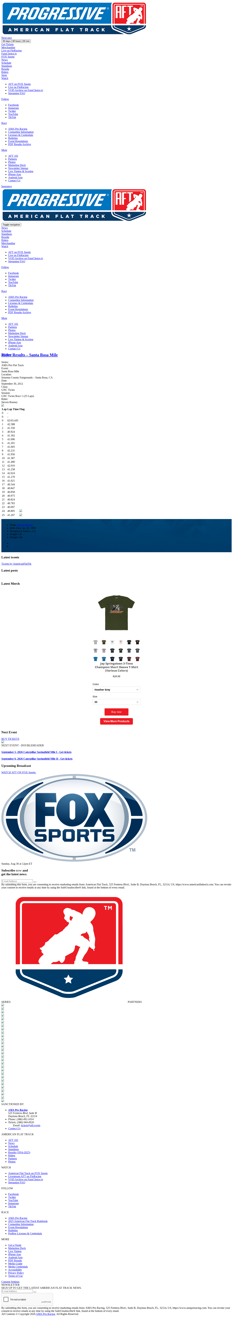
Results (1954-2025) (19, 1152)
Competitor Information (21, 131)
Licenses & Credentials (20, 135)
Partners (12, 159)
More (4, 150)
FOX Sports (7, 56)
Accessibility (15, 1269)
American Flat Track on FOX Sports (28, 1173)
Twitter (12, 111)
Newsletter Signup (18, 168)
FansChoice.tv (9, 53)
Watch (4, 78)
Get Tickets (7, 44)
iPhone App (14, 174)
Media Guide (15, 1263)
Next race (6, 37)
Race (4, 123)
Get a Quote (14, 1245)
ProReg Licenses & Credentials (25, 1233)
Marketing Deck (17, 165)
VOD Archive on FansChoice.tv (25, 90)
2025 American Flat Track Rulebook (28, 1221)
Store (4, 75)
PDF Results (15, 1260)
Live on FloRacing (11, 50)
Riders (4, 72)
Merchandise (8, 47)
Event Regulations (18, 141)
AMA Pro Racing (17, 128)
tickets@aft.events (30, 1125)
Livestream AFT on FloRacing (24, 1176)
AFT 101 (13, 155)
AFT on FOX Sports (19, 84)
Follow (5, 99)
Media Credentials (18, 1266)
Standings (6, 65)
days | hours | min (16, 41)
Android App (15, 177)
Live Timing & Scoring (20, 171)
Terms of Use (15, 1275)
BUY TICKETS (10, 738)
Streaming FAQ (16, 93)
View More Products (116, 721)
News (4, 59)
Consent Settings (10, 1281)
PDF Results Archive (19, 144)
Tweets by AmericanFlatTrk (16, 563)
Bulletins (13, 138)
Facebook (13, 104)
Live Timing (14, 1251)
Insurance (6, 186)
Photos (12, 162)
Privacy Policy (16, 1272)
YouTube (13, 114)
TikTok (12, 117)
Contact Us (14, 180)
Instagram (13, 108)
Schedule (6, 62)
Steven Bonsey (25, 524)
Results (5, 69)
